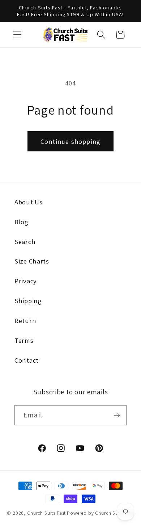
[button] (17, 34)
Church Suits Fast (46, 513)
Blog (21, 221)
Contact (26, 360)
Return (25, 320)
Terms (24, 340)
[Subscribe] (116, 415)
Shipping (28, 300)
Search (24, 241)
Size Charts (31, 261)
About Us (28, 202)
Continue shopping (70, 141)
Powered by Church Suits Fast (100, 513)
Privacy (25, 280)
